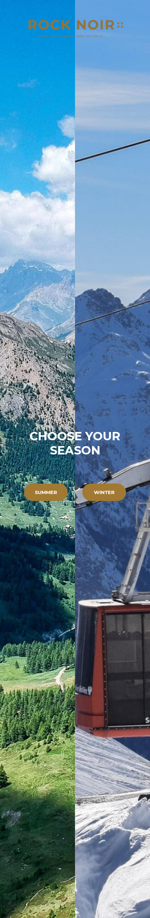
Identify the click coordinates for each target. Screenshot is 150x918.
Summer (46, 492)
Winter (104, 492)
